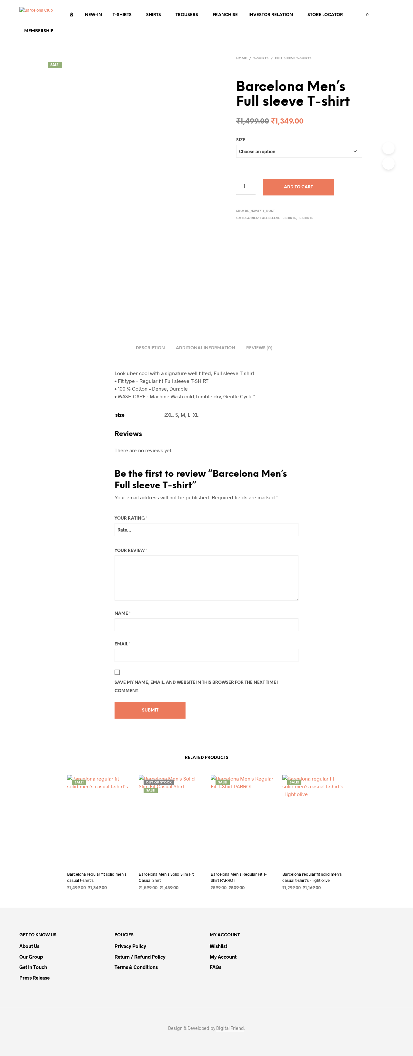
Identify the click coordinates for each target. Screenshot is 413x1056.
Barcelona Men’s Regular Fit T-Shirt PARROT (239, 877)
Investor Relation (270, 15)
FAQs (215, 967)
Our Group (31, 957)
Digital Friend (230, 1028)
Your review (131, 551)
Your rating (131, 518)
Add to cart (298, 187)
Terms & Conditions (136, 967)
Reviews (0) (259, 348)
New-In (93, 15)
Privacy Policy (130, 946)
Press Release (34, 978)
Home (241, 58)
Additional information (205, 348)
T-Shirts (122, 15)
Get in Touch (33, 967)
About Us (29, 946)
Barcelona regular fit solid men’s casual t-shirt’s (96, 877)
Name (123, 614)
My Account (223, 957)
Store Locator (325, 15)
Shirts (153, 15)
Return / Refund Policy (140, 957)
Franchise (225, 15)
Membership (38, 31)
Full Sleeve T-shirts (293, 58)
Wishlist (218, 946)
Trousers (187, 15)
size (241, 140)
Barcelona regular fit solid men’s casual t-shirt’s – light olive (312, 877)
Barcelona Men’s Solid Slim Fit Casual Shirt (166, 877)
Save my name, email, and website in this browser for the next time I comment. (196, 687)
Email (122, 644)
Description (150, 348)
